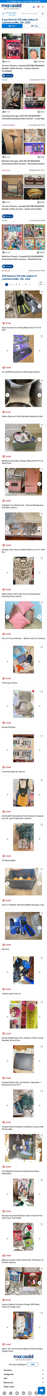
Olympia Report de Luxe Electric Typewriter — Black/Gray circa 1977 (22, 1083)
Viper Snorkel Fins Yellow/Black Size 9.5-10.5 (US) (21, 328)
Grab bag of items (9, 683)
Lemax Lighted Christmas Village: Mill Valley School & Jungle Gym (21, 1305)
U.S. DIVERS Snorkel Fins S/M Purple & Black (21, 372)
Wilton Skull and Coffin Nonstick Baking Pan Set (22, 416)
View (40, 282)
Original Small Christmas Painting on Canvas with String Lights (22, 1128)
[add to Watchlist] (41, 292)
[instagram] (4, 1393)
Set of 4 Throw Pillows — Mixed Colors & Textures (23, 638)
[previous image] (7, 306)
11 (25, 284)
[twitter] (17, 1393)
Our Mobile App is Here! (23, 1)
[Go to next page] (28, 284)
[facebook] (10, 1393)
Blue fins (5, 949)
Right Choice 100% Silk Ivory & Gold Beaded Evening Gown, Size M (21, 595)
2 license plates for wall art (13, 771)
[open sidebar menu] (43, 7)
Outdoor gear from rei (11, 993)
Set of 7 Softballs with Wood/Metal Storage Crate (23, 905)
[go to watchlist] (38, 7)
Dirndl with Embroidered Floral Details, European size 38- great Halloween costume (23, 817)
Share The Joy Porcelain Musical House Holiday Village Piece (22, 1350)
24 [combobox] (40, 284)
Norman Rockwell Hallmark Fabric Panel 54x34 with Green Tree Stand (22, 1216)
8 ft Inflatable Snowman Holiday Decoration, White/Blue (20, 1172)
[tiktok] (36, 1393)
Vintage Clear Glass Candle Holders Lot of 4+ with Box (23, 550)
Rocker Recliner (9, 727)
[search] (42, 14)
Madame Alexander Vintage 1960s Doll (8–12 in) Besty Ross (22, 462)
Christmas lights (8, 860)
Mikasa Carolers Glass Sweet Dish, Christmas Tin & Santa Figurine (23, 1261)
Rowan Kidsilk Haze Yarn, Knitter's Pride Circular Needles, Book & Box (22, 1039)
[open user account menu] (33, 7)
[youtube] (30, 1393)
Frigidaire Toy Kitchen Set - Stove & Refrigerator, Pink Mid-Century (23, 506)
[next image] (39, 306)
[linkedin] (23, 1393)
